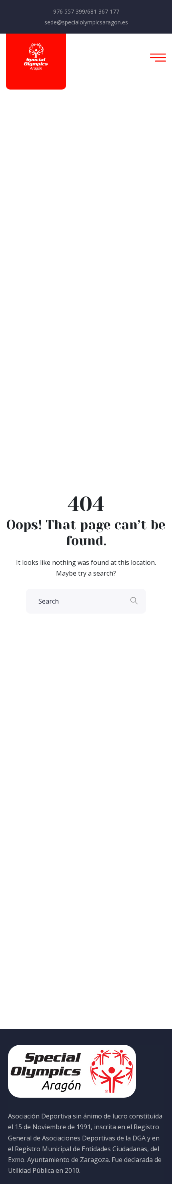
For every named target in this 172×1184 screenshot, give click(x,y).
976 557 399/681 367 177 (86, 11)
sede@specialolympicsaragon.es (86, 22)
